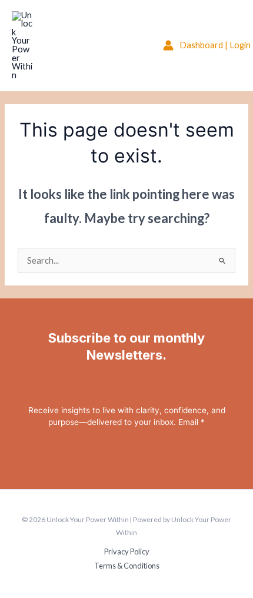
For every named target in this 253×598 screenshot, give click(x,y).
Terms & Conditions (126, 565)
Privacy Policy (126, 551)
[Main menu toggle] (135, 45)
